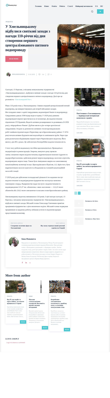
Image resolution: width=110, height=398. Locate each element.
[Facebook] (22, 262)
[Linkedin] (26, 262)
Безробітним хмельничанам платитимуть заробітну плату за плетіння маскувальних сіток (59, 303)
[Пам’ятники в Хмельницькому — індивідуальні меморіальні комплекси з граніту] (89, 97)
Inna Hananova (18, 74)
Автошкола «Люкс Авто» (92, 219)
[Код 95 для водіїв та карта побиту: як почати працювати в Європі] (15, 286)
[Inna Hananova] (9, 74)
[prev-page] (75, 193)
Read (23, 322)
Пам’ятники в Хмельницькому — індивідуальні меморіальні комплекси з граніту (89, 116)
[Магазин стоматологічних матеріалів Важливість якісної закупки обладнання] (37, 286)
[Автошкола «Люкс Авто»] (78, 221)
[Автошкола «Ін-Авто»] (78, 203)
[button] (92, 11)
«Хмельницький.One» (22, 100)
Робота (9, 22)
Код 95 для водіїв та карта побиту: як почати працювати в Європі (15, 301)
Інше (31, 296)
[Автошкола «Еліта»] (78, 212)
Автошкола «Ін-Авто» (91, 201)
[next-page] (79, 193)
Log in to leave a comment (15, 342)
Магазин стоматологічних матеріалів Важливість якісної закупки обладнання (37, 303)
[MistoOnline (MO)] (30, 262)
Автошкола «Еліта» (91, 210)
